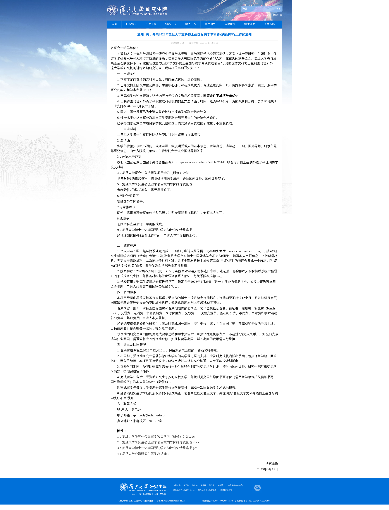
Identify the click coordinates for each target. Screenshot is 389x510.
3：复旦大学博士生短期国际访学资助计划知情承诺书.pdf (157, 448)
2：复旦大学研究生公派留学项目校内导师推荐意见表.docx (158, 442)
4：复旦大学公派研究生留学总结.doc (143, 454)
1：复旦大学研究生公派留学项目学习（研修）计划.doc (155, 436)
